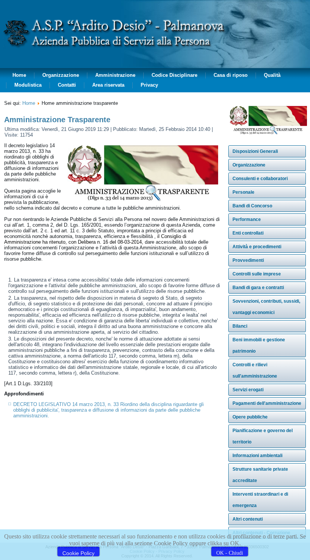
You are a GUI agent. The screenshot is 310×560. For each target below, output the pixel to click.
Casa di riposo (231, 75)
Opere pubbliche (250, 417)
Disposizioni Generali (255, 151)
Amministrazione (115, 75)
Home (19, 75)
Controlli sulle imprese (256, 274)
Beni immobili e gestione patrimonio (258, 345)
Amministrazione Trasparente (57, 119)
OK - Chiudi (229, 553)
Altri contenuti (247, 519)
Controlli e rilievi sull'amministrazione (254, 370)
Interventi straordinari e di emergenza (260, 500)
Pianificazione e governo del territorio (262, 436)
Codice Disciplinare (174, 75)
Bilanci (239, 326)
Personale (243, 192)
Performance (246, 219)
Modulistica (28, 85)
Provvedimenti (248, 260)
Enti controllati (248, 233)
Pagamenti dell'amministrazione (266, 403)
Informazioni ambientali (257, 455)
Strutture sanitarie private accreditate (260, 475)
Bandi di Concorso (252, 205)
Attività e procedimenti (256, 246)
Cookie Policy (78, 553)
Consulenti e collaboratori (260, 178)
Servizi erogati (248, 389)
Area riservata (108, 85)
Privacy (149, 85)
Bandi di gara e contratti (258, 287)
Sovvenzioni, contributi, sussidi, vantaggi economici (266, 307)
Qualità (272, 75)
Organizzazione (60, 75)
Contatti (67, 85)
